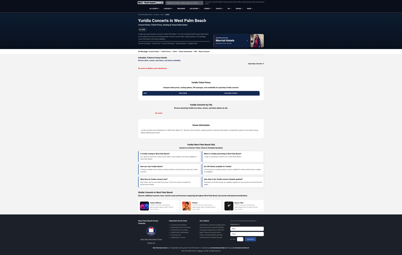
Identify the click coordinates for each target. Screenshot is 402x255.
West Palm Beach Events (145, 14)
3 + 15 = (232, 239)
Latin (162, 14)
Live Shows (194, 8)
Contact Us (151, 243)
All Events (153, 8)
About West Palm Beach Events (151, 239)
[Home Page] (151, 2)
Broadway (181, 8)
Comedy (207, 8)
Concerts (167, 8)
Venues (238, 8)
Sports (219, 8)
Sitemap (200, 251)
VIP (228, 8)
